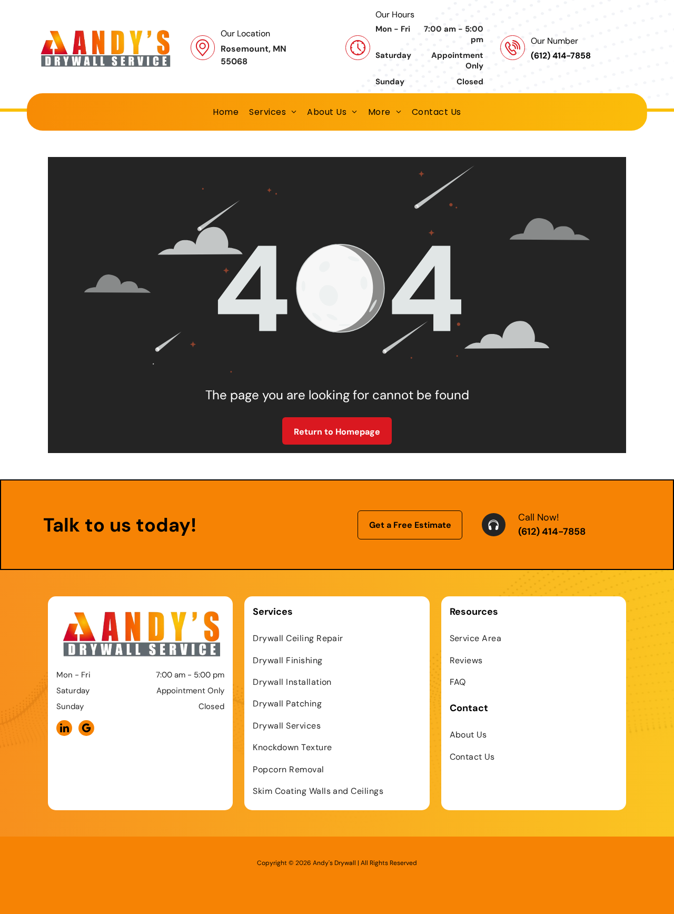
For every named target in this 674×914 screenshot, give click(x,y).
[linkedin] (64, 729)
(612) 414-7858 (552, 531)
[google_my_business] (86, 729)
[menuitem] (225, 112)
